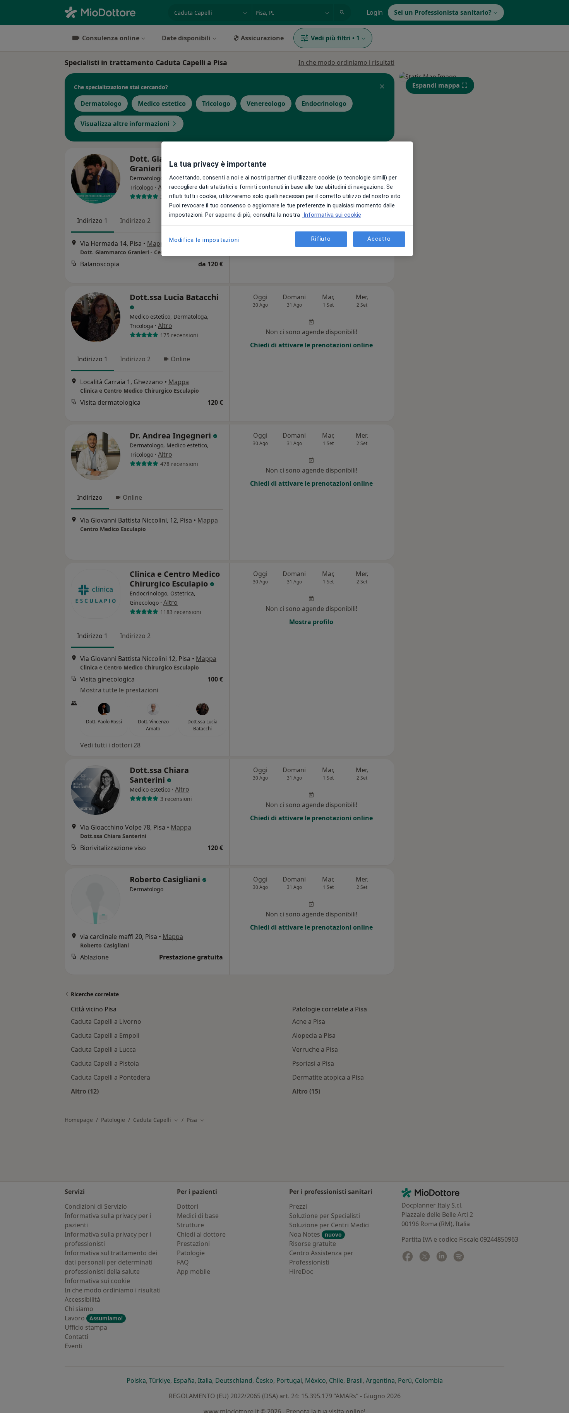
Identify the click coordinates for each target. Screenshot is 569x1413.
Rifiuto (321, 238)
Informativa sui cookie (331, 214)
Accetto (379, 238)
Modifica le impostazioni (204, 239)
